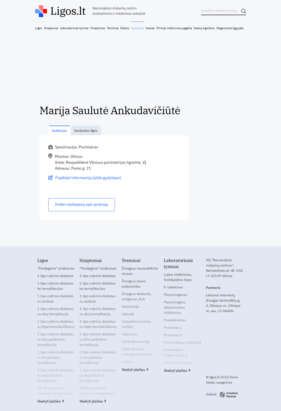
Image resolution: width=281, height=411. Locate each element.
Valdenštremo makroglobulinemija (137, 351)
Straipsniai (51, 28)
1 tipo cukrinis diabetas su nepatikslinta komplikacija (55, 375)
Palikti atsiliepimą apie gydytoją (81, 204)
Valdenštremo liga (136, 341)
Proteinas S (173, 335)
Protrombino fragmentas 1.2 (176, 352)
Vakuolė (128, 314)
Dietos (124, 28)
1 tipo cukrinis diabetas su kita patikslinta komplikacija (55, 339)
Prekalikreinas (175, 320)
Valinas (127, 361)
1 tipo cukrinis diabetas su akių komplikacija (55, 311)
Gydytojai (137, 28)
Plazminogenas (175, 294)
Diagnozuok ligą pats (230, 28)
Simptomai (97, 28)
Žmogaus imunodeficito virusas (140, 271)
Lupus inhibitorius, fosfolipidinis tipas (178, 277)
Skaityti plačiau (49, 401)
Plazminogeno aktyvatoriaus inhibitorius (175, 307)
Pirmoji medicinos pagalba (174, 28)
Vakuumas (130, 334)
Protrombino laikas (178, 362)
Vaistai (150, 28)
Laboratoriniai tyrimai (74, 28)
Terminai (113, 28)
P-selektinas (173, 287)
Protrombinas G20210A (182, 342)
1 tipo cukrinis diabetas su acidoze (55, 298)
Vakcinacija (130, 306)
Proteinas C (173, 327)
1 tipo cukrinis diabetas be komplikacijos (55, 286)
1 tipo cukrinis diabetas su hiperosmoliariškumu (55, 324)
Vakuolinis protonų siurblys (136, 324)
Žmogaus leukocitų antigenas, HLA (136, 296)
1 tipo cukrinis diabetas (55, 276)
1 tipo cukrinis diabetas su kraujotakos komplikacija (55, 357)
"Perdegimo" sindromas (55, 268)
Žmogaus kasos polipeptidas (134, 283)
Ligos (38, 28)
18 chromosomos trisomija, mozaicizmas (55, 390)
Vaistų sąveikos (204, 28)
